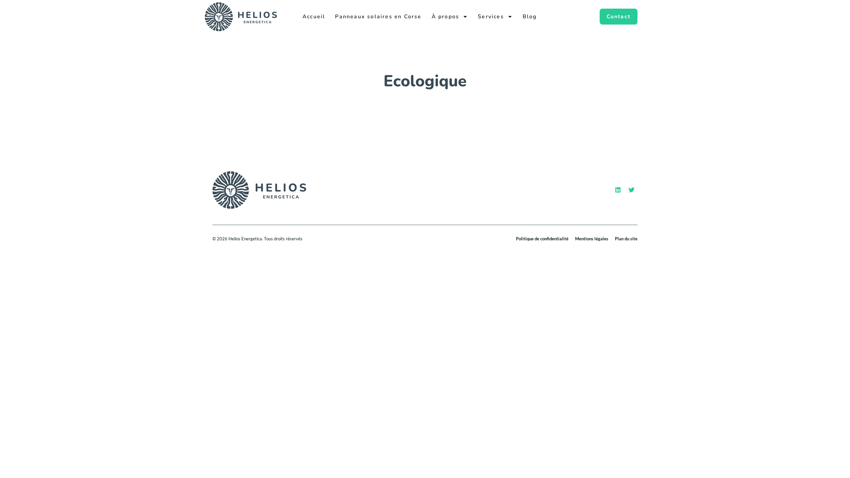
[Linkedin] (618, 190)
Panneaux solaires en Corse (378, 16)
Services (491, 16)
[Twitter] (632, 190)
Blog (530, 16)
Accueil (313, 16)
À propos (446, 16)
